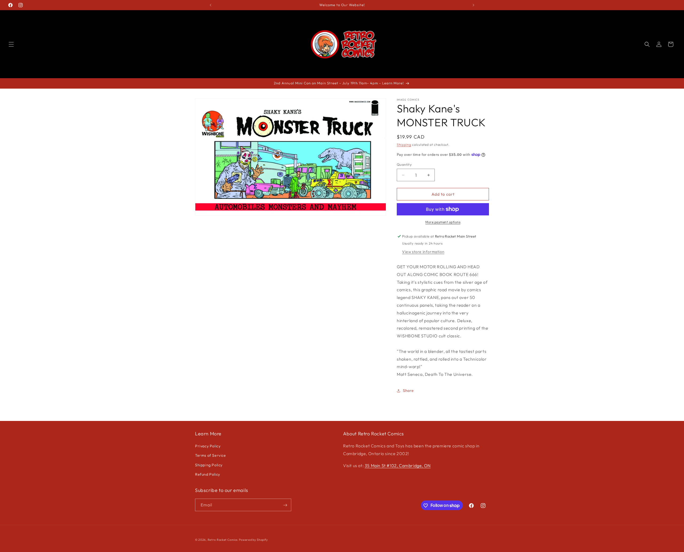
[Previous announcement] (210, 5)
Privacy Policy (207, 446)
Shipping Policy (209, 465)
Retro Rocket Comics (223, 540)
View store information (423, 251)
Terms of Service (210, 455)
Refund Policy (207, 474)
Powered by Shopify (253, 540)
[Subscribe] (285, 505)
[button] (11, 44)
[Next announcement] (473, 5)
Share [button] (408, 390)
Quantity (404, 164)
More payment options (442, 222)
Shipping (404, 145)
